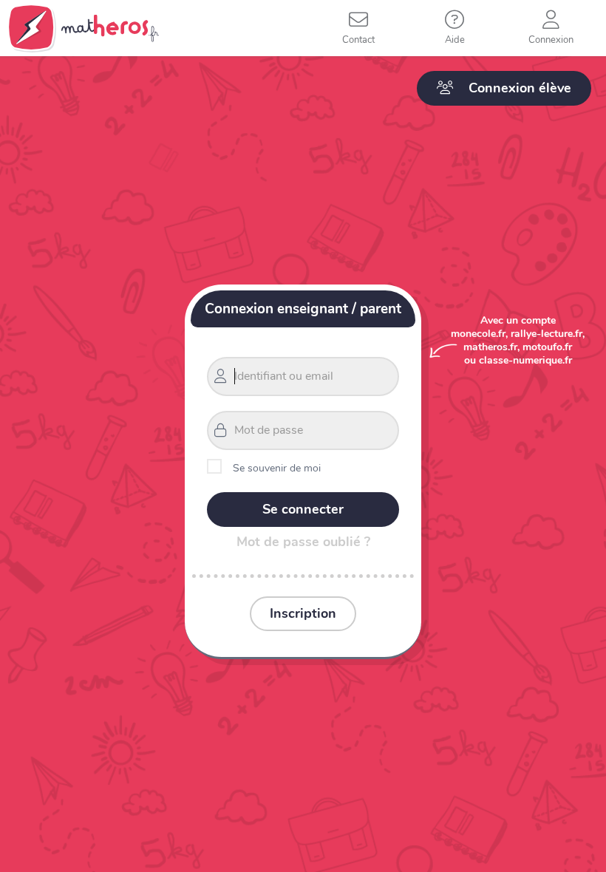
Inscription (303, 613)
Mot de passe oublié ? (303, 542)
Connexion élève (520, 88)
